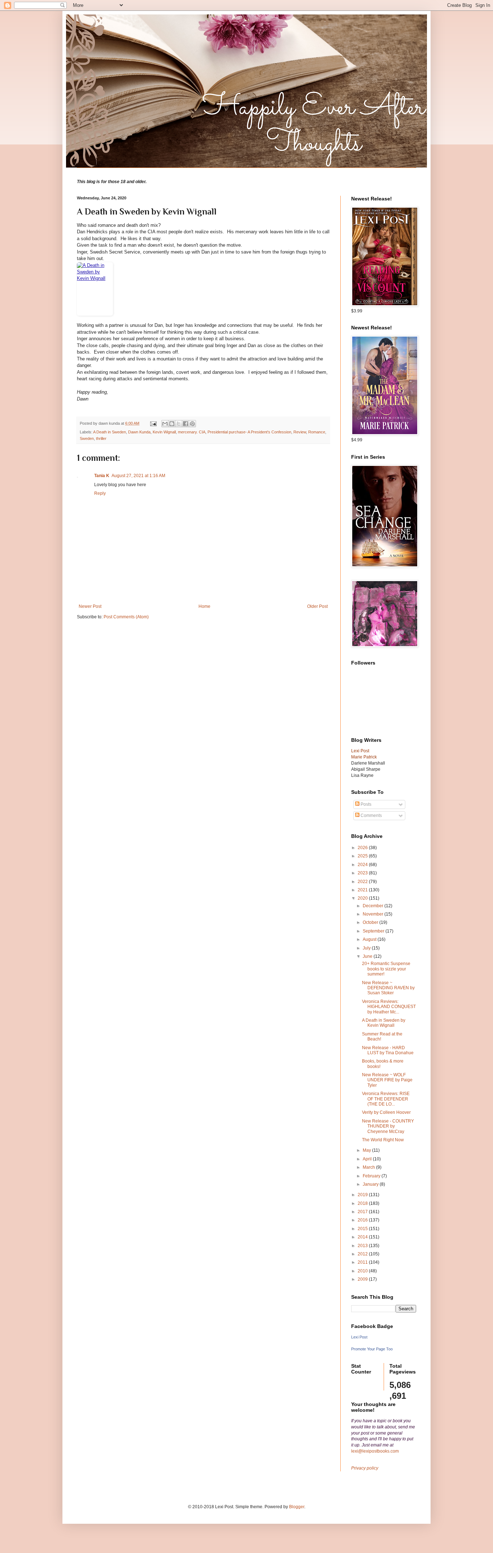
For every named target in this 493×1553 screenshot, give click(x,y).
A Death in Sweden (109, 432)
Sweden (87, 438)
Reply (100, 493)
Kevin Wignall (164, 432)
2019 (363, 1194)
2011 (363, 1262)
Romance (316, 432)
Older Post (317, 606)
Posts (365, 804)
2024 (363, 864)
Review (299, 432)
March (369, 1167)
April (368, 1158)
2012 (363, 1253)
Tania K (101, 475)
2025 (363, 855)
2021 (363, 889)
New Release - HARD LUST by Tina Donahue (388, 1050)
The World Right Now (383, 1139)
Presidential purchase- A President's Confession (249, 432)
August (370, 939)
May (367, 1150)
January (371, 1184)
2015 (363, 1228)
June (368, 956)
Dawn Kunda (139, 432)
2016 (363, 1220)
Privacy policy (364, 1468)
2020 (363, 898)
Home (204, 606)
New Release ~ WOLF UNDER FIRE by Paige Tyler (387, 1080)
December (373, 905)
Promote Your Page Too (372, 1349)
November (373, 914)
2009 (363, 1279)
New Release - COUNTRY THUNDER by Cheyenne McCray (388, 1126)
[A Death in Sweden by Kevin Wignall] (203, 289)
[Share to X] (178, 423)
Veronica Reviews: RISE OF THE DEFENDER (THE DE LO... (386, 1099)
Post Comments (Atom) (126, 616)
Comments (370, 815)
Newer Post (90, 606)
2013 (363, 1245)
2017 (363, 1211)
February (372, 1175)
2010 (363, 1270)
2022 (363, 881)
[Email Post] (153, 423)
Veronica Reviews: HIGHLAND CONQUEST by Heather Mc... (389, 1007)
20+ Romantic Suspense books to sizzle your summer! (386, 969)
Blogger (296, 1506)
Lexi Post (359, 1337)
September (374, 931)
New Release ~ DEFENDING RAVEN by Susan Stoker (388, 988)
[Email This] (165, 423)
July (367, 948)
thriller (101, 438)
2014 (363, 1237)
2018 (363, 1203)
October (371, 922)
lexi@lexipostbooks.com (375, 1451)
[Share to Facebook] (185, 423)
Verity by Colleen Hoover (386, 1112)
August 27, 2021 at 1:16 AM (138, 475)
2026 (363, 847)
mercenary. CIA (191, 432)
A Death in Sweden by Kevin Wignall (383, 1023)
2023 (363, 872)
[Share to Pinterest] (192, 423)
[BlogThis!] (171, 423)
